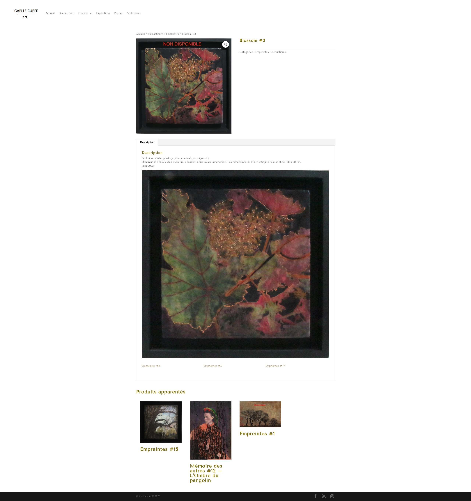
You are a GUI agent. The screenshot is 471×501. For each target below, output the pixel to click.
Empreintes (172, 34)
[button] (225, 44)
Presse (118, 13)
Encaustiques (155, 34)
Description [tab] (147, 142)
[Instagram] (332, 496)
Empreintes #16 (151, 365)
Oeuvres (83, 13)
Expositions (103, 13)
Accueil (50, 13)
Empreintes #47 (275, 365)
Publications (133, 13)
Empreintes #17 (213, 365)
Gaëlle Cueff (66, 13)
